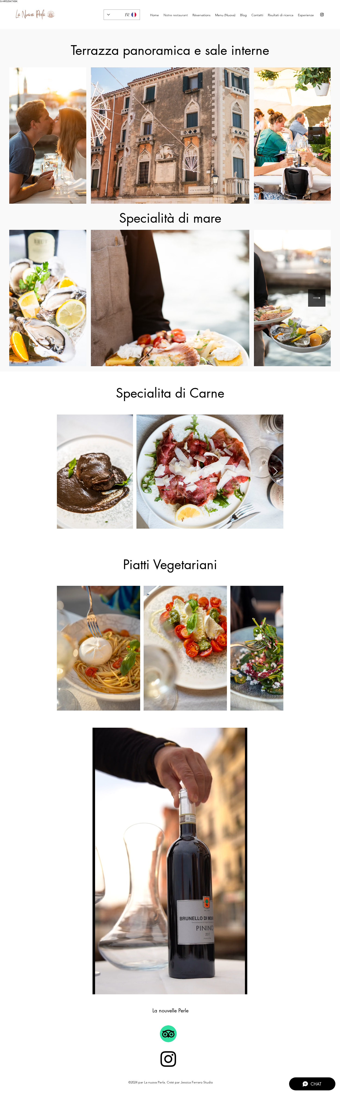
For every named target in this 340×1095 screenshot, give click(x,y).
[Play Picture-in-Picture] (233, 988)
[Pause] (99, 988)
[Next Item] (316, 135)
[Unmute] (106, 988)
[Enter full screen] (241, 988)
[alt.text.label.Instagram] (322, 14)
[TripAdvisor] (168, 1033)
